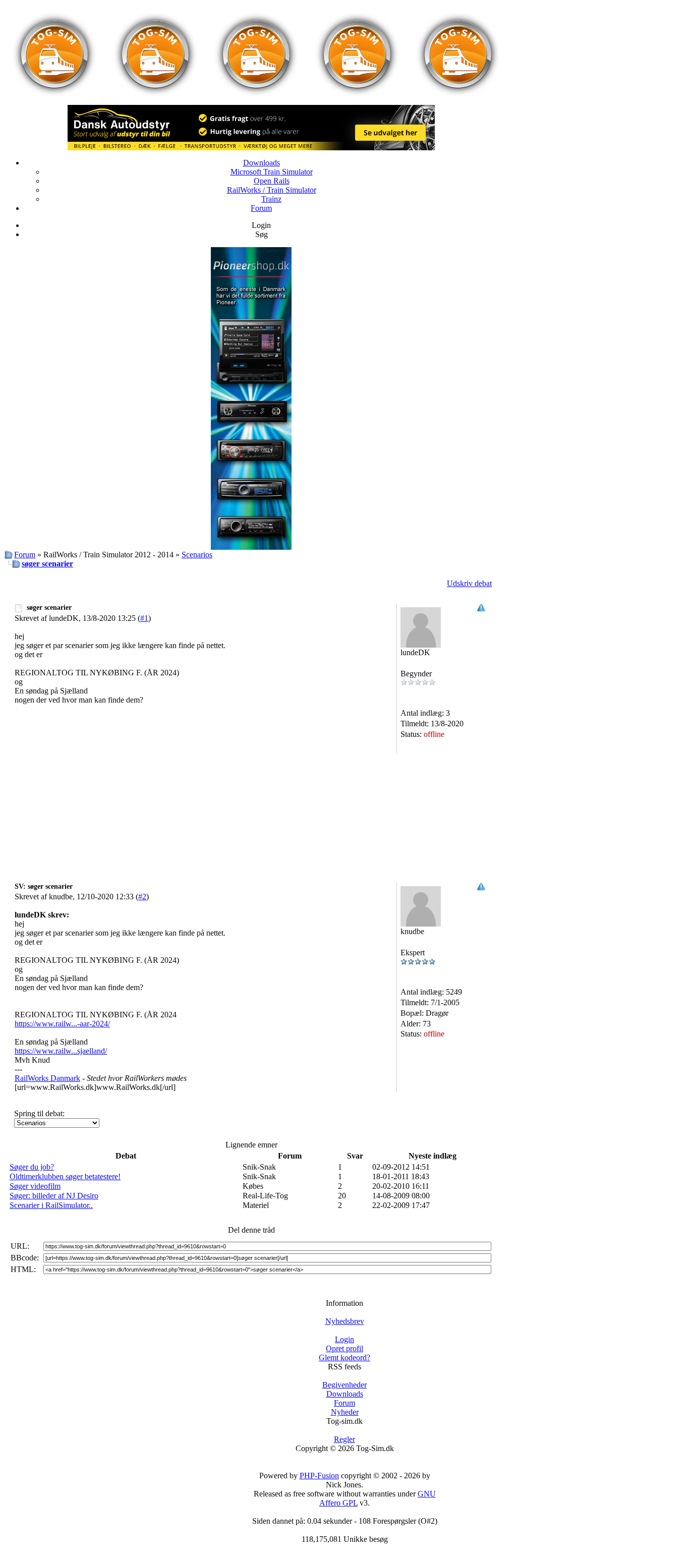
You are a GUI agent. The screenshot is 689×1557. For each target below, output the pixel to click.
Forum (261, 208)
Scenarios (197, 554)
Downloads (261, 162)
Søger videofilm (35, 1186)
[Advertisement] (251, 791)
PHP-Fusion (319, 1475)
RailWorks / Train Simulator (271, 190)
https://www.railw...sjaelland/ (61, 1051)
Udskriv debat (469, 583)
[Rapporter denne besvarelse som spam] (481, 609)
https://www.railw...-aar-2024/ (62, 1023)
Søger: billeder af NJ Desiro (54, 1195)
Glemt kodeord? (344, 1357)
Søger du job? (32, 1167)
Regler (344, 1439)
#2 (142, 896)
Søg (261, 234)
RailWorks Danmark (47, 1078)
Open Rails (272, 181)
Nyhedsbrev (344, 1321)
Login (261, 225)
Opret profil (344, 1348)
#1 (144, 618)
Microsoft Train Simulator (272, 171)
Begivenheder (344, 1384)
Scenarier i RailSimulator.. (51, 1205)
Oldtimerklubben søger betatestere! (65, 1176)
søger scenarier (47, 563)
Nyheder (345, 1412)
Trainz (271, 199)
